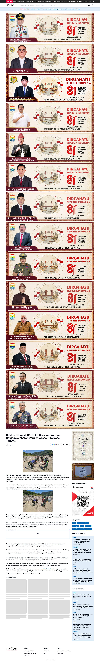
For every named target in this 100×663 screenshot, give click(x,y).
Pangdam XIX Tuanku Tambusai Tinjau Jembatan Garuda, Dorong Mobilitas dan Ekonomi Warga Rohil (56, 1)
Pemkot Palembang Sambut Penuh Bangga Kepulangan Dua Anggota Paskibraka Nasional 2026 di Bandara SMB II (82, 580)
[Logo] (11, 649)
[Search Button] (92, 5)
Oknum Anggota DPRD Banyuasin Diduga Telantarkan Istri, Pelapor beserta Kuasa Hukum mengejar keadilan (82, 551)
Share (66, 444)
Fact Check (31, 5)
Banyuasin (75, 547)
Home (17, 5)
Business (43, 5)
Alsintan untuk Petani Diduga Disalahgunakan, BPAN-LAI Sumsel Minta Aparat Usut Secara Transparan (83, 606)
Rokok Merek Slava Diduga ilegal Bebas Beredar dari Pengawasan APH (82, 560)
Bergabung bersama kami (30, 653)
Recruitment (60, 653)
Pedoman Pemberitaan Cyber (64, 651)
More (54, 5)
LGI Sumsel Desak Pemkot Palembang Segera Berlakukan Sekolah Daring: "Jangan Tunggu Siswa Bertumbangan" (82, 570)
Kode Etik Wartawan (29, 651)
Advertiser (26, 655)
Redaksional (47, 651)
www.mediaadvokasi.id (45, 569)
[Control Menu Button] (88, 5)
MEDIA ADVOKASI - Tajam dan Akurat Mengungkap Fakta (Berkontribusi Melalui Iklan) (55, 9)
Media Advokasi (52, 660)
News (37, 5)
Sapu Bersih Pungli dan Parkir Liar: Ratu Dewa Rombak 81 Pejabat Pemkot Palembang (82, 541)
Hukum (74, 537)
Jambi (74, 557)
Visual (50, 5)
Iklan (45, 653)
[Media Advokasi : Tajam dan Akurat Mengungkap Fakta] (10, 5)
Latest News (23, 5)
